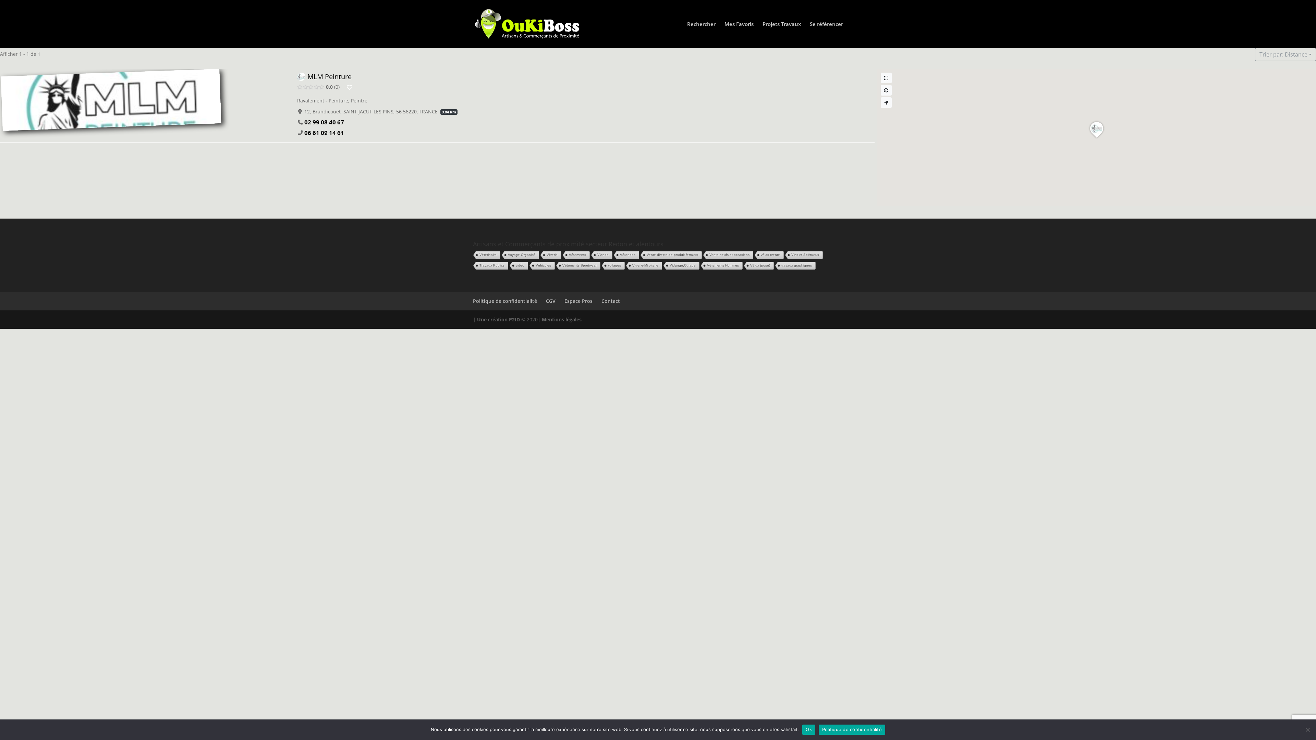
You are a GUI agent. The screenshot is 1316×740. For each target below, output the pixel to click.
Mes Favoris (739, 24)
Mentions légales (562, 319)
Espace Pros (578, 301)
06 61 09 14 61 (324, 133)
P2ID (514, 319)
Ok (809, 729)
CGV (551, 301)
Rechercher (701, 24)
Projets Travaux (782, 24)
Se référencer (826, 24)
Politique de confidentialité (505, 301)
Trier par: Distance (1283, 54)
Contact (610, 301)
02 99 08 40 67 (324, 122)
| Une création (491, 319)
